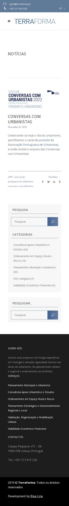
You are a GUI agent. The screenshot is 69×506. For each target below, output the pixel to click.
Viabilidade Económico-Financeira (32, 285)
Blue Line (36, 496)
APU (10, 176)
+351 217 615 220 (18, 8)
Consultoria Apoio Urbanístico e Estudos (31, 392)
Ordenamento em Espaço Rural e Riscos (31, 399)
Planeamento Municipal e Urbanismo (34, 267)
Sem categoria (21, 278)
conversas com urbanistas (20, 186)
